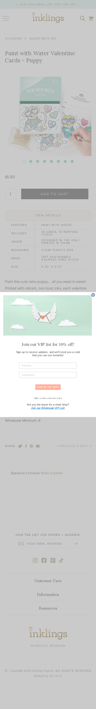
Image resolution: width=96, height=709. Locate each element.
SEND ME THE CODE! (48, 387)
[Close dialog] (93, 294)
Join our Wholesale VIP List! (48, 408)
